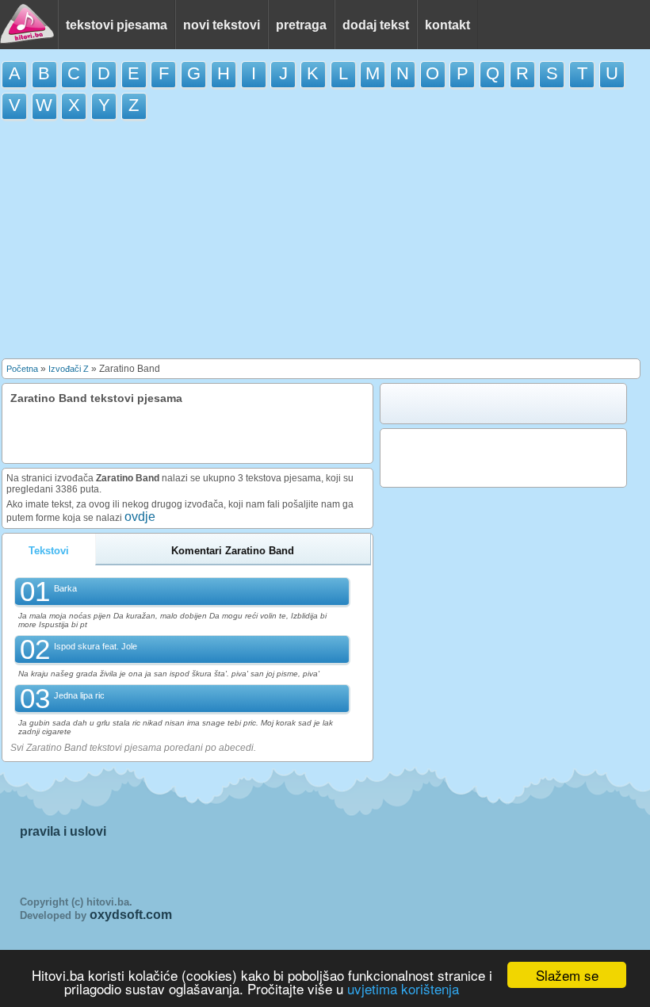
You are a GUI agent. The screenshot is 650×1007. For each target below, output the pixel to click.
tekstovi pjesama (116, 25)
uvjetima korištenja (403, 988)
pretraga (301, 25)
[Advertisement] (325, 243)
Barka (65, 588)
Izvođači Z (68, 368)
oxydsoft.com (131, 914)
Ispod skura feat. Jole (95, 646)
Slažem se (567, 975)
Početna (22, 368)
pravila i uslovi (63, 831)
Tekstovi (49, 551)
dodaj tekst (375, 25)
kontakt (447, 25)
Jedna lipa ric (79, 695)
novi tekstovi (221, 25)
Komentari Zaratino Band (232, 551)
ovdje (139, 516)
